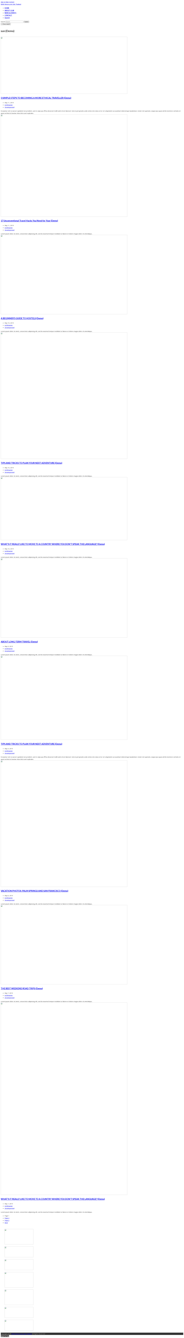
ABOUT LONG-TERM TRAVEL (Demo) (19, 641)
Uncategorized (9, 107)
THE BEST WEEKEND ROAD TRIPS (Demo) (22, 988)
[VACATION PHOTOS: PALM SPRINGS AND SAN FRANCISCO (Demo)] (64, 886)
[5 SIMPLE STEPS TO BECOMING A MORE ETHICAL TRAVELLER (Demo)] (64, 93)
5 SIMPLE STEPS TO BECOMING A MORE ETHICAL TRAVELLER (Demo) (36, 98)
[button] (7, 18)
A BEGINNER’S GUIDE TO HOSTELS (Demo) (22, 318)
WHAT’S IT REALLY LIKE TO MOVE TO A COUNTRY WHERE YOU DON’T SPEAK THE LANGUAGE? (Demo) (53, 544)
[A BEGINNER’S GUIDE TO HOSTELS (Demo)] (64, 314)
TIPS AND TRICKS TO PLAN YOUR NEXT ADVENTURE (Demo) (31, 463)
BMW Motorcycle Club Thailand (11, 4)
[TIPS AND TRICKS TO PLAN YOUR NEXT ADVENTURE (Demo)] (64, 458)
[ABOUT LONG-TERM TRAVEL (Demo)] (64, 637)
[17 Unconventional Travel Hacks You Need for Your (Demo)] (64, 216)
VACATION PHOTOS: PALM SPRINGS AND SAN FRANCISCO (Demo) (34, 891)
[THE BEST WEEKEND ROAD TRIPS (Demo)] (64, 984)
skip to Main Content (7, 2)
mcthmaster (9, 105)
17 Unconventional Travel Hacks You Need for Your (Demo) (29, 220)
